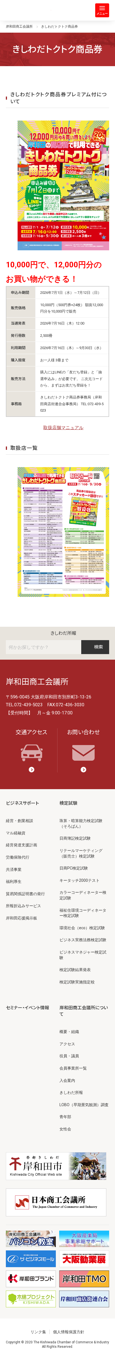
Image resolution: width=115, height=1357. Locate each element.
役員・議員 (69, 1056)
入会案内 (67, 1080)
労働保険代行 (17, 857)
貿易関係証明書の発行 (25, 894)
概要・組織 (69, 1031)
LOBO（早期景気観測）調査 (84, 1105)
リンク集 (38, 1332)
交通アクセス (31, 732)
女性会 (65, 1129)
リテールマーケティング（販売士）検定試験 (80, 853)
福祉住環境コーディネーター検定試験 (82, 913)
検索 (98, 647)
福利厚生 (13, 881)
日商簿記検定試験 (75, 838)
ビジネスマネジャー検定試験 (82, 955)
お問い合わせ (83, 732)
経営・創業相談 (19, 820)
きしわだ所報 (63, 633)
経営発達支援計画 (21, 845)
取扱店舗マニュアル (63, 427)
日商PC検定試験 (73, 868)
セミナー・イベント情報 (27, 1007)
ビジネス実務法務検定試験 (82, 940)
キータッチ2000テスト (79, 880)
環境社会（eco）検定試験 (82, 928)
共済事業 (13, 869)
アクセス (67, 1044)
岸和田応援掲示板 (21, 918)
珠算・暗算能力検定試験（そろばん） (80, 823)
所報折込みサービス (23, 906)
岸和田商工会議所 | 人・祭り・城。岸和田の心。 (28, 10)
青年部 (65, 1117)
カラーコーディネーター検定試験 (82, 895)
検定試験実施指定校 (77, 982)
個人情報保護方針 (68, 1332)
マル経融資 (15, 833)
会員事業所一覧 (73, 1068)
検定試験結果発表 (75, 969)
